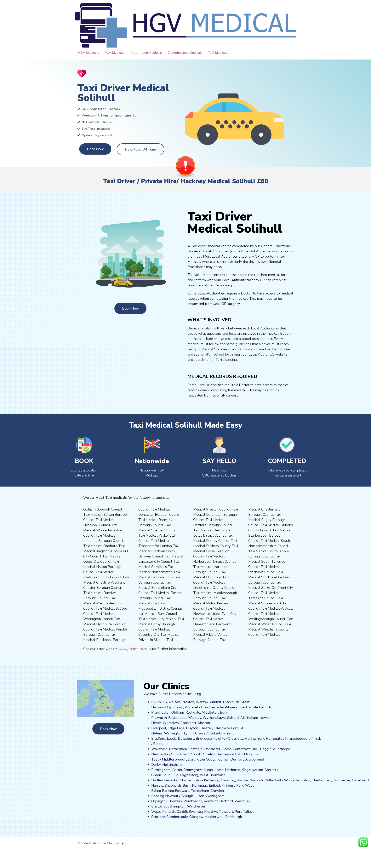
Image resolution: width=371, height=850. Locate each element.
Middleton (210, 712)
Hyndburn (175, 707)
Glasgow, (196, 816)
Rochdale (193, 712)
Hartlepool (225, 754)
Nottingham (172, 764)
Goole (226, 749)
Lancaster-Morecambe (227, 707)
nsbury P (231, 785)
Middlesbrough (174, 759)
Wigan (190, 707)
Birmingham (160, 769)
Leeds (171, 738)
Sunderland (180, 754)
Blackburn (231, 702)
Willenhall (272, 780)
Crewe (200, 733)
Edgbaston (188, 775)
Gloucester (341, 780)
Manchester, (160, 712)
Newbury (172, 796)
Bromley (175, 801)
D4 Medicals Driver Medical (98, 843)
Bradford (158, 738)
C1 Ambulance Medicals (185, 52)
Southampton (174, 806)
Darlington (196, 759)
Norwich (256, 780)
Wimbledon (192, 801)
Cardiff (182, 811)
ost (203, 723)
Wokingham (215, 796)
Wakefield (159, 749)
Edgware (182, 790)
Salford (233, 717)
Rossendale (177, 717)
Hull (255, 749)
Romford (211, 801)
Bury (224, 712)
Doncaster (212, 749)
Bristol (156, 806)
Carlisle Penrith (258, 707)
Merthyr (210, 811)
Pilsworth (159, 717)
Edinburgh (233, 816)
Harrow (157, 785)
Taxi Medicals (218, 52)
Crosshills (235, 738)
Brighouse (204, 738)
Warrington (173, 733)
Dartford (226, 801)
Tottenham (200, 790)
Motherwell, (214, 816)
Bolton (202, 707)
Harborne (232, 769)
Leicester (171, 780)
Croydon (217, 790)
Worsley (194, 717)
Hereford (359, 780)
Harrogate (274, 738)
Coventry (228, 780)
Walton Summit (208, 702)
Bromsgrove (193, 769)
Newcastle (159, 754)
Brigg (264, 749)
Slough (187, 796)
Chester (206, 728)
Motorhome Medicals (146, 52)
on (208, 723)
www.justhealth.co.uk (135, 649)
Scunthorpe (281, 749)
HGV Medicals (88, 52)
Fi (223, 785)
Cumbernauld (177, 816)
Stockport (188, 723)
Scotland (158, 816)
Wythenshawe (214, 717)
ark (241, 785)
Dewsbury (186, 738)
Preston (188, 702)
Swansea (196, 811)
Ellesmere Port (226, 728)
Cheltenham (321, 780)
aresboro (296, 738)
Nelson (174, 702)
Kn (287, 738)
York (260, 738)
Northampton (191, 780)
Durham (237, 759)
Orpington (159, 801)
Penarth (168, 811)
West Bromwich (212, 775)
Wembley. (243, 801)
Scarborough (255, 759)
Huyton (192, 728)
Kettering (211, 780)
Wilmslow (171, 723)
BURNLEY (159, 702)
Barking (168, 790)
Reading (157, 796)
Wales (156, 811)
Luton (199, 796)
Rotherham (178, 749)
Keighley (220, 738)
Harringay (199, 785)
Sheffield (195, 749)
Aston (177, 769)
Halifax (250, 738)
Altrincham (249, 717)
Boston (242, 780)
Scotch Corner (218, 759)
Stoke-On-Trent (221, 733)
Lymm (189, 733)
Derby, (156, 764)
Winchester (196, 806)
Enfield (214, 785)
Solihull (169, 775)
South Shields (204, 754)
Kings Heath (214, 769)
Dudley (157, 780)
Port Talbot (244, 811)
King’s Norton (252, 769)
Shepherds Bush (178, 785)
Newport (226, 811)
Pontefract (241, 749)
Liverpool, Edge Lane (168, 728)
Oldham (177, 712)
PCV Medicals (115, 52)
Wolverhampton (297, 780)
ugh (306, 738)
